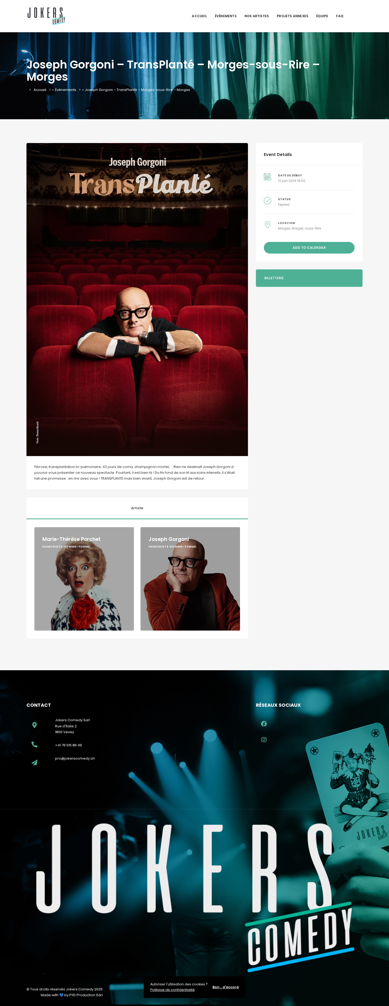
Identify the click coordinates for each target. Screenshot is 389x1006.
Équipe (322, 16)
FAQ (339, 16)
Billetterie (274, 278)
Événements (226, 16)
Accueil (199, 16)
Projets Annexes (292, 16)
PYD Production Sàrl (86, 995)
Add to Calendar (309, 247)
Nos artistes (257, 16)
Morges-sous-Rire (306, 228)
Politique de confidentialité (172, 989)
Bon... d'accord (225, 987)
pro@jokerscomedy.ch (75, 758)
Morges (284, 228)
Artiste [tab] (137, 508)
